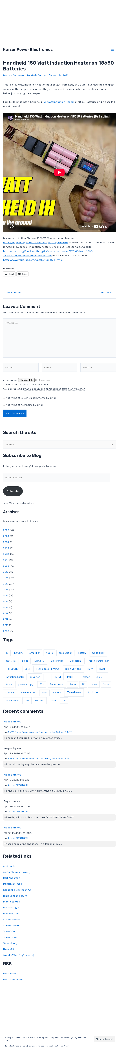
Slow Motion (28, 692)
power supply (26, 684)
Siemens (10, 692)
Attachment (10, 380)
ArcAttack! (9, 866)
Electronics (57, 660)
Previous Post (13, 292)
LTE (47, 677)
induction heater (15, 676)
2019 (5, 571)
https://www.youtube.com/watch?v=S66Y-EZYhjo (33, 259)
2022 (6, 553)
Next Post (108, 292)
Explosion (75, 660)
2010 (6, 625)
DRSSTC (39, 660)
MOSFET (72, 676)
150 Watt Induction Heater (58, 101)
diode (25, 660)
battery (82, 653)
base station (65, 653)
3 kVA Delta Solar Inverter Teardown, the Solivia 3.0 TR (39, 731)
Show (106, 684)
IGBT (102, 668)
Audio (49, 652)
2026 (6, 530)
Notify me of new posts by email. (25, 404)
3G (6, 653)
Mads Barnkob (12, 721)
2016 (6, 589)
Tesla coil (93, 692)
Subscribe (13, 491)
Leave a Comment (14, 75)
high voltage (73, 668)
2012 (5, 613)
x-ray (53, 700)
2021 (5, 559)
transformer (12, 700)
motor (86, 677)
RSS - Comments (13, 979)
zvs (64, 700)
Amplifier (34, 652)
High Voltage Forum (15, 895)
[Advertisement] (59, 21)
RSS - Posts (9, 973)
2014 (5, 601)
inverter (35, 676)
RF (83, 684)
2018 (6, 577)
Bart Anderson (11, 877)
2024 (6, 542)
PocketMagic (11, 907)
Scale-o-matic (11, 919)
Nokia (8, 684)
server (93, 684)
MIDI (58, 676)
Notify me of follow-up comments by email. (31, 397)
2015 (5, 595)
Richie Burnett (11, 913)
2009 (6, 631)
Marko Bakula (11, 901)
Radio (73, 684)
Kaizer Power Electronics (28, 49)
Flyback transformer (98, 660)
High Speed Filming (47, 668)
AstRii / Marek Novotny (17, 871)
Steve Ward (10, 931)
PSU (42, 684)
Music (99, 676)
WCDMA (39, 700)
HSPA (90, 669)
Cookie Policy (63, 1046)
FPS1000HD (12, 668)
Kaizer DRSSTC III (17, 785)
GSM (27, 668)
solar (44, 692)
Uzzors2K (8, 949)
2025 (6, 536)
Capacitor (98, 652)
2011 (5, 619)
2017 (5, 583)
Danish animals (12, 883)
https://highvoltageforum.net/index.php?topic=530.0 (35, 242)
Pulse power (57, 684)
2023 (6, 547)
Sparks (57, 692)
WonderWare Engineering (18, 954)
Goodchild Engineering (17, 889)
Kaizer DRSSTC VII (18, 837)
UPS (27, 700)
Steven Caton (11, 937)
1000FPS (18, 653)
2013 (6, 607)
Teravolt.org (10, 943)
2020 (6, 565)
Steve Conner (11, 925)
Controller (10, 660)
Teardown (74, 692)
